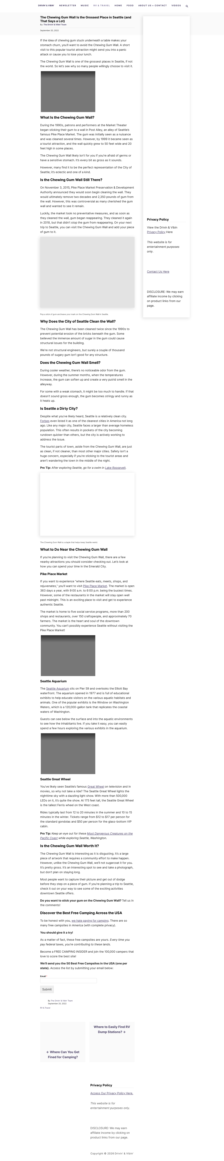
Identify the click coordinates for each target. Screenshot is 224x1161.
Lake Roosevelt (115, 467)
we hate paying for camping (90, 920)
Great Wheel (96, 786)
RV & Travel (45, 1008)
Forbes (45, 421)
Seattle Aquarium (57, 688)
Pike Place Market (95, 586)
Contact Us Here (158, 271)
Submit (47, 989)
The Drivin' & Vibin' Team (55, 24)
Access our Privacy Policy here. (111, 1093)
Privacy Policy (156, 232)
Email (43, 976)
